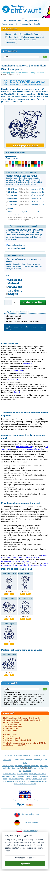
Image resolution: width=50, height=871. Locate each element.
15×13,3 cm (12, 192)
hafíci (16, 702)
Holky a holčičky (37, 73)
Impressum (27, 771)
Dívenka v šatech (9, 573)
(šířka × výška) (24, 189)
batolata (7, 700)
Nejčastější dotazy (32, 21)
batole (41, 698)
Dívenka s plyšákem (9, 624)
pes (33, 700)
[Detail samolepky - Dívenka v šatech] (6, 593)
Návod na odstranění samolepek (27, 766)
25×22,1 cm (12, 201)
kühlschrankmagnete (16, 779)
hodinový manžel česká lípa (35, 781)
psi (37, 700)
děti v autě (17, 694)
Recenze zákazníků (9, 24)
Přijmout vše (25, 864)
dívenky (14, 696)
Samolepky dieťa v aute (30, 814)
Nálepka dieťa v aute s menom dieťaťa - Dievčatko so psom (24, 556)
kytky (27, 702)
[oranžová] (22, 162)
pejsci (6, 702)
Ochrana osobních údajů (21, 768)
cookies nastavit (12, 848)
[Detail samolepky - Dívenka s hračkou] (22, 618)
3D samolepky (22, 774)
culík (24, 700)
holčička (31, 696)
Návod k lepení (8, 766)
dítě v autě (8, 694)
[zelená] (42, 162)
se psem (24, 704)
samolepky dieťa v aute (37, 774)
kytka (21, 702)
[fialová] (13, 165)
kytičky (38, 702)
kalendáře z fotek (9, 774)
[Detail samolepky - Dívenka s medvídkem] (6, 618)
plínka (13, 700)
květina (7, 704)
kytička (32, 702)
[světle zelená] (16, 162)
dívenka (7, 696)
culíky (29, 700)
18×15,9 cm (12, 195)
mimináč (7, 698)
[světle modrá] (13, 162)
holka (20, 696)
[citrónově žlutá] (19, 162)
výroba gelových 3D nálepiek (25, 784)
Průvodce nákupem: (10, 343)
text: (8, 275)
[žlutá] (6, 165)
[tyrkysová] (35, 165)
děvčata (30, 694)
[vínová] (25, 162)
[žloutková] (32, 165)
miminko (27, 698)
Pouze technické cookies (25, 858)
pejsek (41, 700)
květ (18, 704)
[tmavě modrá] (25, 165)
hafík (11, 702)
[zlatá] (16, 165)
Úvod (4, 21)
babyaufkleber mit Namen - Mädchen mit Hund (18, 561)
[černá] (32, 162)
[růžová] (38, 165)
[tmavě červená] (22, 165)
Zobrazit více (27, 363)
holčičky (38, 696)
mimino (14, 698)
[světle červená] (9, 162)
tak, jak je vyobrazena (16, 245)
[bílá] (6, 162)
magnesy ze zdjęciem (34, 779)
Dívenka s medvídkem (10, 598)
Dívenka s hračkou (25, 598)
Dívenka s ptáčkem (25, 573)
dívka (36, 694)
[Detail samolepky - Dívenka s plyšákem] (6, 643)
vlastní (10, 208)
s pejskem (32, 704)
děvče (24, 694)
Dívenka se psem (9, 654)
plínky (19, 700)
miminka (35, 698)
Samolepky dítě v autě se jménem (14, 73)
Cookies (34, 768)
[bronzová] (42, 165)
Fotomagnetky (25, 24)
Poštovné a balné (15, 21)
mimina (20, 698)
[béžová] (9, 165)
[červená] (35, 162)
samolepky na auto (9, 776)
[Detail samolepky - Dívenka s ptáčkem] (22, 593)
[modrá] (38, 162)
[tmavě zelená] (29, 165)
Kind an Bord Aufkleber (30, 822)
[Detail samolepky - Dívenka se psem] (6, 674)
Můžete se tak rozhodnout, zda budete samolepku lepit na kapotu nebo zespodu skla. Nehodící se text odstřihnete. (24, 234)
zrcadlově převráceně (16, 248)
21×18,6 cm (12, 198)
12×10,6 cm (12, 189)
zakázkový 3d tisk (17, 781)
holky (25, 696)
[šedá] (19, 165)
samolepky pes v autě (25, 776)
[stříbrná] (29, 162)
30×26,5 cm (12, 205)
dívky (42, 694)
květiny (13, 704)
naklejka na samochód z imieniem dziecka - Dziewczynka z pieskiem (24, 564)
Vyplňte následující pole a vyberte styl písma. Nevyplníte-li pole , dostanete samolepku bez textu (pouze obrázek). (24, 264)
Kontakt (37, 24)
